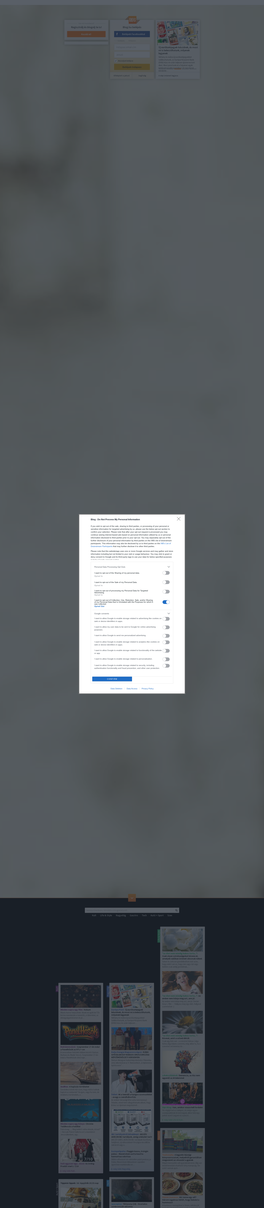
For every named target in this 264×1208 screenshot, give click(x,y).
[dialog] (132, 604)
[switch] (166, 573)
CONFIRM (112, 679)
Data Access (132, 688)
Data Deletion (116, 688)
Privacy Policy (148, 688)
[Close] (179, 519)
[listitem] (132, 566)
